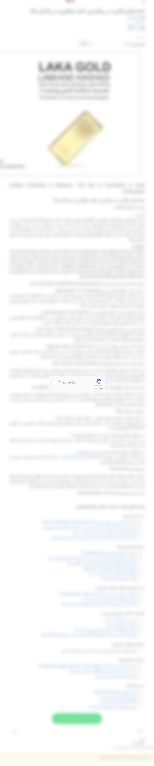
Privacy (95, 388)
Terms (101, 388)
